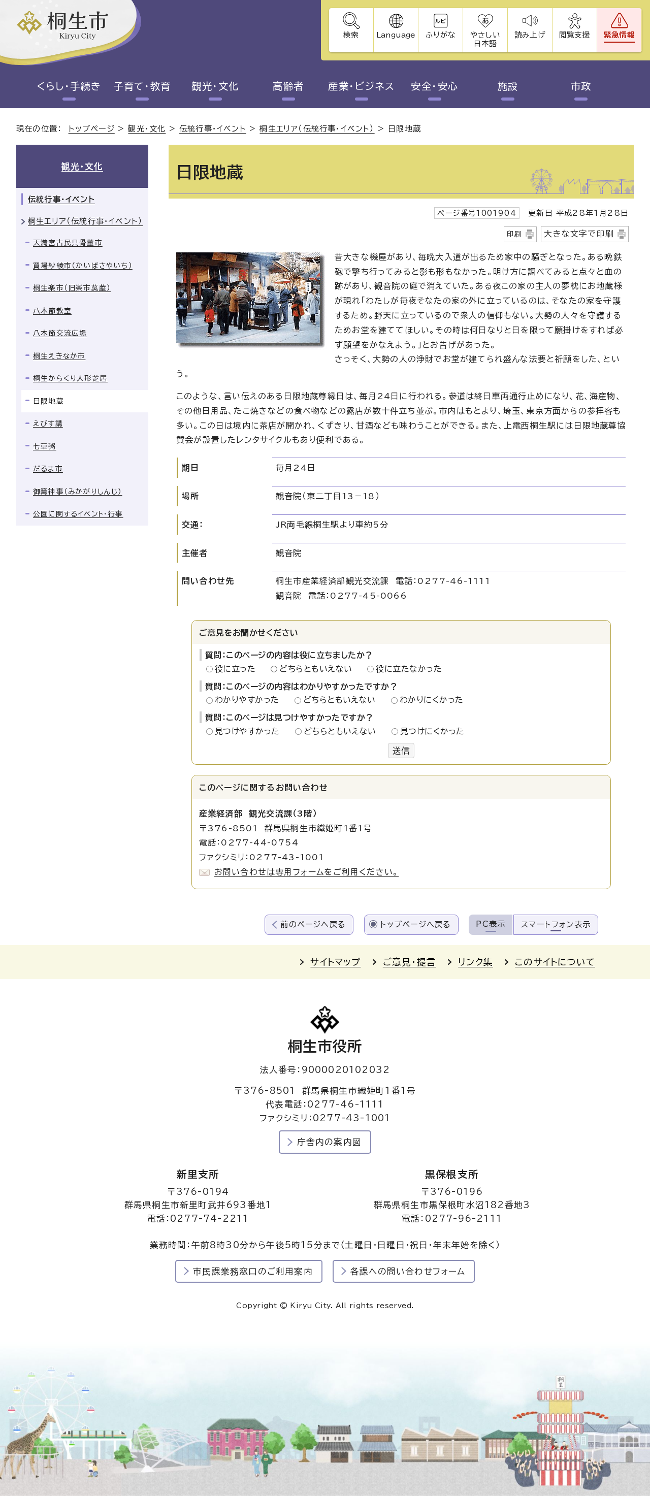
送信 (401, 750)
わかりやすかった (250, 700)
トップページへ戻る (415, 924)
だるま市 (48, 468)
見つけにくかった (432, 731)
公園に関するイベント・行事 (78, 513)
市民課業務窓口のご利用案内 (253, 1271)
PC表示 (490, 924)
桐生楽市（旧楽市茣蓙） (72, 287)
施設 (508, 86)
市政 (581, 86)
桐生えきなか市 (59, 356)
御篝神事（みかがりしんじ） (77, 491)
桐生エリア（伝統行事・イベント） (316, 129)
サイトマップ (335, 962)
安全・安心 (434, 86)
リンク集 (475, 962)
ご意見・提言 (409, 962)
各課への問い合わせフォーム (408, 1271)
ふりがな (441, 35)
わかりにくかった (432, 700)
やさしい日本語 (485, 39)
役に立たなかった (409, 669)
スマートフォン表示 (556, 924)
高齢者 (288, 86)
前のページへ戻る (313, 924)
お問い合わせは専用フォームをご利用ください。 (306, 872)
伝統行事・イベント (212, 129)
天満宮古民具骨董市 (68, 242)
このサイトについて (555, 962)
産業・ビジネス (361, 86)
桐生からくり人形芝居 (70, 378)
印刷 (514, 234)
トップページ (92, 129)
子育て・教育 (142, 86)
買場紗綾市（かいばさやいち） (83, 265)
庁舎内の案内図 (329, 1141)
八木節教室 (52, 310)
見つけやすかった (250, 731)
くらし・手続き (69, 86)
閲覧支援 (574, 35)
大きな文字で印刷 (579, 234)
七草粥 (44, 446)
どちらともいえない (318, 669)
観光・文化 (215, 86)
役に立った (238, 669)
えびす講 (48, 423)
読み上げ (529, 35)
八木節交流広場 (60, 333)
